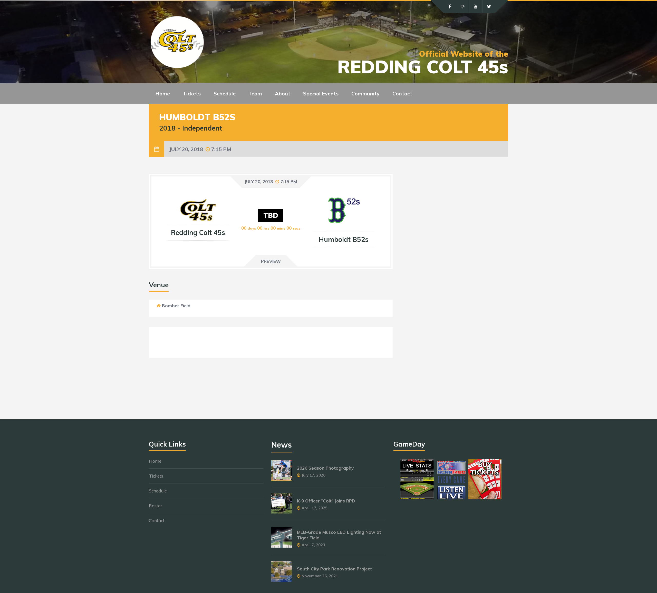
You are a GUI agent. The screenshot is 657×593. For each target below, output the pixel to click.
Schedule (158, 491)
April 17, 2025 (314, 508)
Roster (155, 505)
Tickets (156, 476)
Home (162, 93)
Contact (402, 93)
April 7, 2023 (313, 544)
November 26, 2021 (320, 576)
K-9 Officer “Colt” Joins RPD (326, 500)
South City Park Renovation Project (334, 568)
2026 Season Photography (325, 468)
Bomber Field (176, 305)
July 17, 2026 (313, 475)
